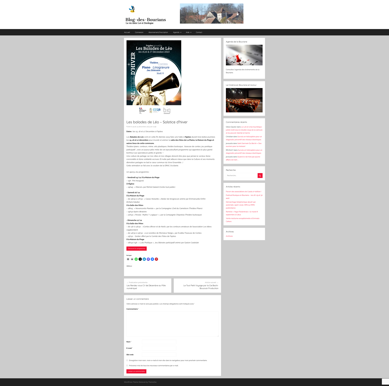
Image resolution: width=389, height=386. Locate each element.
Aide (187, 32)
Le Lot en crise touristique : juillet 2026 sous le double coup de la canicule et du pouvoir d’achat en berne (244, 130)
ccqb (154, 127)
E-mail (129, 348)
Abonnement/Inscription (158, 32)
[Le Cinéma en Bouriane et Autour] (244, 112)
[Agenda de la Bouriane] (244, 65)
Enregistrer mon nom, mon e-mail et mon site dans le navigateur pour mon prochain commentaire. (168, 360)
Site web (130, 355)
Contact (199, 32)
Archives (229, 236)
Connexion (139, 32)
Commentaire (132, 309)
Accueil (127, 32)
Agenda (176, 32)
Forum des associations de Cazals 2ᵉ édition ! (243, 192)
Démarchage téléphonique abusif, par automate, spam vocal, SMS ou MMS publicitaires (241, 205)
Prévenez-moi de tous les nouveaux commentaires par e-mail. (153, 366)
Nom (128, 342)
